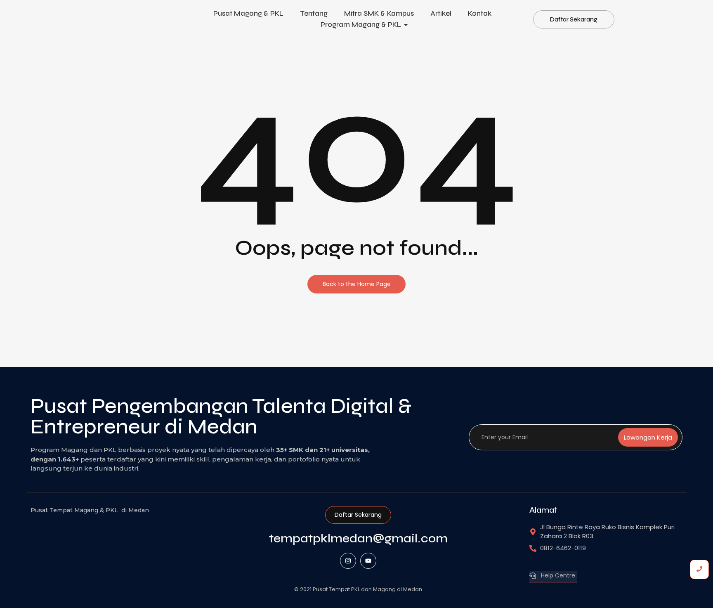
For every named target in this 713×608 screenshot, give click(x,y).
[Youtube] (368, 561)
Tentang (314, 13)
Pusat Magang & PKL (248, 13)
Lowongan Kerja (648, 437)
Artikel (440, 13)
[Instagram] (348, 561)
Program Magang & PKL (361, 24)
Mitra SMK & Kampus (379, 13)
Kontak (479, 13)
